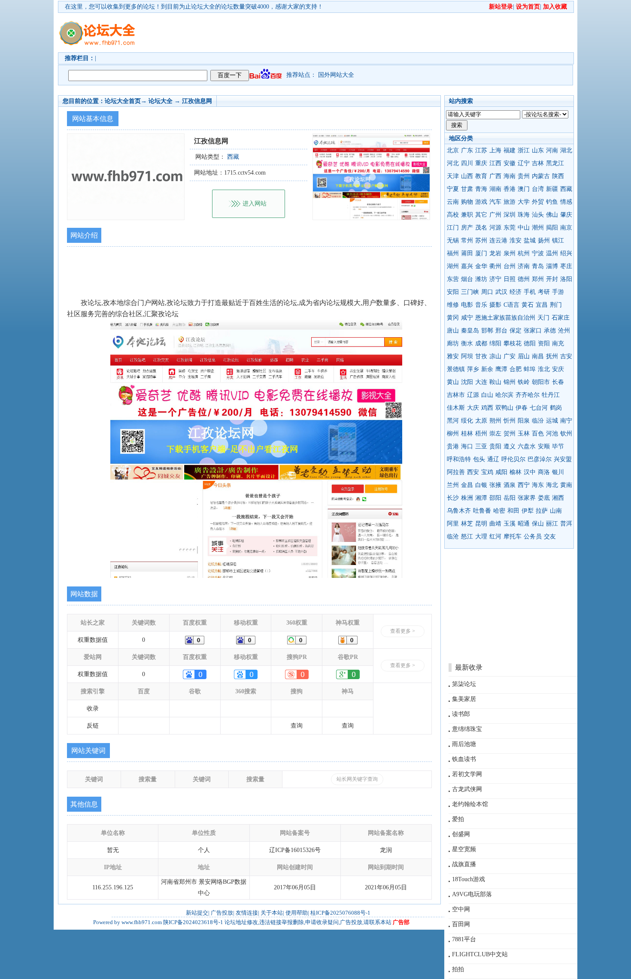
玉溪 (510, 523)
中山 (524, 227)
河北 (453, 163)
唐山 (453, 330)
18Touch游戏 (468, 879)
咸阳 (501, 472)
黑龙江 (555, 163)
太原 (481, 420)
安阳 (453, 292)
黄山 (453, 382)
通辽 (493, 459)
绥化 (467, 420)
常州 (467, 240)
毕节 (558, 446)
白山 (487, 395)
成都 (481, 343)
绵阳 (495, 343)
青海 (481, 189)
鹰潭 (501, 369)
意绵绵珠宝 (467, 729)
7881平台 (464, 939)
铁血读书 (464, 759)
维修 (453, 305)
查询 (297, 725)
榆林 (516, 472)
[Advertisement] (365, 32)
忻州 (510, 420)
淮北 (544, 369)
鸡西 (487, 408)
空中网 (461, 909)
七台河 (539, 408)
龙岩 (495, 253)
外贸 (538, 202)
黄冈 (453, 317)
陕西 (558, 176)
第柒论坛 (464, 684)
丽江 (552, 523)
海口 (467, 446)
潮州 (538, 227)
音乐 (481, 305)
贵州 (524, 176)
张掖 (495, 485)
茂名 (481, 227)
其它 (481, 215)
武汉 (501, 292)
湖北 (566, 150)
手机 (530, 292)
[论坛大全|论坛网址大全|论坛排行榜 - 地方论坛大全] (96, 26)
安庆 (558, 369)
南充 (558, 343)
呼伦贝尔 (513, 459)
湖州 (453, 266)
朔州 (495, 420)
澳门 (524, 189)
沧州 (564, 330)
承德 (550, 330)
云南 (453, 202)
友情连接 (247, 913)
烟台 (467, 279)
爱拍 (458, 819)
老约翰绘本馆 (470, 804)
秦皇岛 (470, 330)
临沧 (453, 536)
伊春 (522, 408)
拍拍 (458, 969)
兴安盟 (563, 459)
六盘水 (527, 446)
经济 (516, 292)
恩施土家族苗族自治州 (505, 317)
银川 (558, 472)
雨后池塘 (464, 744)
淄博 (552, 266)
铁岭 (524, 382)
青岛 (538, 266)
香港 (510, 189)
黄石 (528, 305)
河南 (552, 150)
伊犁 (528, 511)
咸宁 (467, 317)
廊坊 (453, 343)
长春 (558, 382)
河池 (552, 433)
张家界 (527, 498)
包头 (479, 459)
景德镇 (456, 369)
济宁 (495, 279)
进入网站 (255, 203)
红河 (495, 536)
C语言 (511, 305)
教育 (481, 176)
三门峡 (470, 292)
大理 (481, 536)
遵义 (510, 446)
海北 (552, 485)
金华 (481, 266)
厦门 (481, 253)
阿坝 (467, 356)
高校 (453, 215)
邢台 (501, 330)
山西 (467, 176)
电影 (467, 305)
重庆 (481, 163)
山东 (538, 150)
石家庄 (561, 317)
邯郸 (487, 330)
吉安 (566, 356)
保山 (538, 523)
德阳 (530, 343)
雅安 (453, 356)
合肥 (516, 369)
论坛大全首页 (123, 101)
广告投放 (222, 913)
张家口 (533, 330)
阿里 (453, 523)
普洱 (566, 523)
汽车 (495, 202)
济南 (524, 266)
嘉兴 (467, 266)
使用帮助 (296, 913)
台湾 (538, 189)
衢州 (495, 266)
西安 (473, 472)
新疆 (552, 189)
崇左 (495, 433)
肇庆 (566, 215)
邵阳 (495, 498)
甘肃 (467, 189)
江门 (453, 227)
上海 (495, 150)
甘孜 (481, 356)
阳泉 (524, 420)
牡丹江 (551, 395)
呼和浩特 (459, 459)
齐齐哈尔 (528, 395)
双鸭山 (504, 408)
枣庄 (566, 266)
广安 (510, 356)
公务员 (533, 536)
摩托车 (513, 536)
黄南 (566, 485)
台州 (510, 266)
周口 (487, 292)
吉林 (538, 163)
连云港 (498, 240)
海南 (510, 176)
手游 (558, 292)
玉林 (524, 433)
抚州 (552, 356)
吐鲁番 (482, 511)
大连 (481, 382)
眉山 (524, 356)
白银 (481, 485)
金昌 (467, 485)
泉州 (510, 253)
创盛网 (461, 834)
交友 (550, 536)
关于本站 (272, 913)
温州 (552, 253)
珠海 (524, 215)
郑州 (538, 279)
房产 (467, 227)
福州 (453, 253)
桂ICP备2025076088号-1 (340, 913)
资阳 (544, 343)
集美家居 (464, 699)
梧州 (481, 433)
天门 (543, 317)
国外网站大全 (336, 75)
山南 (556, 511)
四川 (467, 163)
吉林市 (456, 395)
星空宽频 (464, 849)
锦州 (510, 382)
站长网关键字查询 (357, 779)
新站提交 (197, 913)
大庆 (473, 408)
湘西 (558, 498)
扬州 (544, 240)
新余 (487, 369)
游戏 (481, 202)
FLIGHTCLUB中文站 (480, 954)
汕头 (538, 215)
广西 (495, 176)
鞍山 (495, 382)
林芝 (467, 523)
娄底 (544, 498)
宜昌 (542, 305)
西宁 (524, 485)
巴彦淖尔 (540, 459)
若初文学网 (467, 774)
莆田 (467, 253)
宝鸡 (487, 472)
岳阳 (510, 498)
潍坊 (481, 279)
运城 (552, 420)
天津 (453, 176)
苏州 (481, 240)
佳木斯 (456, 408)
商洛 (544, 472)
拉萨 (542, 511)
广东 (467, 150)
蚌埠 (530, 369)
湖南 (495, 189)
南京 (566, 227)
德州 (524, 279)
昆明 (481, 523)
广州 (495, 215)
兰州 (453, 485)
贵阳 (495, 446)
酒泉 (510, 485)
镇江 (558, 240)
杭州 (524, 253)
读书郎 (461, 714)
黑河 (453, 420)
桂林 (467, 433)
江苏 (481, 150)
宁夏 (453, 189)
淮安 (516, 240)
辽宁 (524, 163)
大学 (524, 202)
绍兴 (566, 253)
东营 (453, 279)
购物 (467, 202)
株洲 (467, 498)
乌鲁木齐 (459, 511)
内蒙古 (541, 176)
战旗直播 (464, 864)
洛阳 (566, 279)
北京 (453, 150)
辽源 (473, 395)
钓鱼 (552, 202)
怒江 (467, 536)
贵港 (453, 446)
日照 (510, 279)
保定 (516, 330)
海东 (538, 485)
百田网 (461, 924)
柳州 (453, 433)
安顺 (544, 446)
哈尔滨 (504, 395)
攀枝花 (513, 343)
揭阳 (552, 227)
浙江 (524, 150)
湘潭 (481, 498)
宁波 (538, 253)
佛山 (552, 215)
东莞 (510, 227)
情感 (566, 202)
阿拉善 (456, 472)
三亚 (481, 446)
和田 (513, 511)
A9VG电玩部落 (472, 894)
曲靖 (495, 523)
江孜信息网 (197, 101)
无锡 (453, 240)
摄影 (495, 305)
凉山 (495, 356)
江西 (495, 163)
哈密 (499, 511)
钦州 (566, 433)
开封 (552, 279)
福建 (510, 150)
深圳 (510, 215)
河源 (495, 227)
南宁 (566, 420)
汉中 (530, 472)
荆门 (556, 305)
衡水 (467, 343)
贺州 (510, 433)
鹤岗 (556, 408)
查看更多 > (402, 631)
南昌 (538, 356)
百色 (538, 433)
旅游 (510, 202)
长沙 (453, 498)
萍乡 (473, 369)
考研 (544, 292)
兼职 (467, 215)
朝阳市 (541, 382)
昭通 (524, 523)
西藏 (566, 189)
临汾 (538, 420)
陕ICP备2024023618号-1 (193, 922)
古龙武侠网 (467, 789)
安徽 (510, 163)
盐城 (530, 240)
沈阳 (467, 382)
